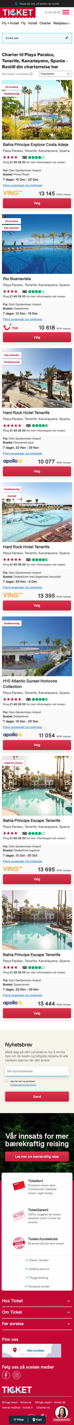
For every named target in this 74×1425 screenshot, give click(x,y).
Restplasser (62, 23)
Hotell (32, 23)
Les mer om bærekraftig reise (37, 1156)
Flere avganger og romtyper (22, 185)
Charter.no (43, 1407)
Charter (45, 23)
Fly (23, 23)
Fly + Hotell (10, 23)
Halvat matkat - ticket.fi (17, 1407)
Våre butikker (35, 1350)
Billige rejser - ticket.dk (50, 1402)
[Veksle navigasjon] (65, 12)
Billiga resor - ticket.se (16, 1402)
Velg (37, 203)
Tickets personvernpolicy (23, 1085)
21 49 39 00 (53, 12)
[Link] (7, 1375)
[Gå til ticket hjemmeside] (18, 12)
